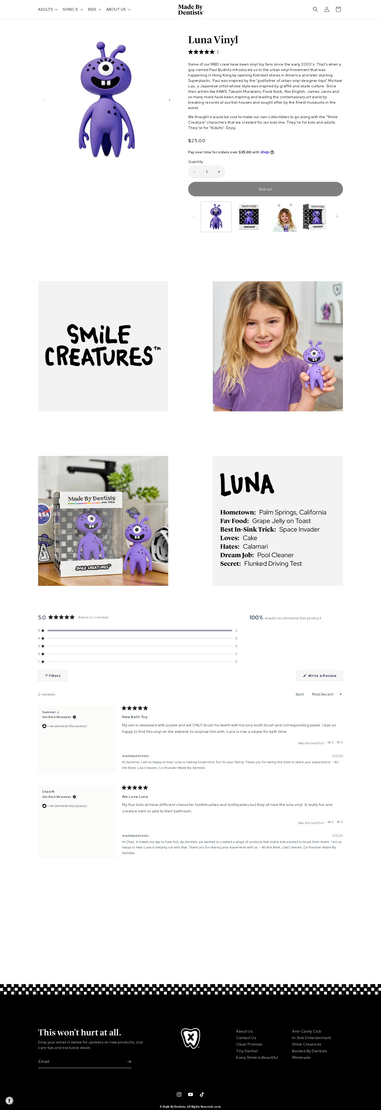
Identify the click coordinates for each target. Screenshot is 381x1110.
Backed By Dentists (309, 1051)
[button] (47, 9)
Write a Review (325, 677)
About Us (244, 1031)
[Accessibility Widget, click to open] (9, 1100)
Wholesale (301, 1057)
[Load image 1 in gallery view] (216, 217)
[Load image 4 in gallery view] (314, 217)
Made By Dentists (174, 1106)
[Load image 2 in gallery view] (249, 217)
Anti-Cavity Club (306, 1031)
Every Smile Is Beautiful (257, 1057)
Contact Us (246, 1037)
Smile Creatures (306, 1044)
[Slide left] (44, 99)
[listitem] (265, 122)
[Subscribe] (125, 1062)
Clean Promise (249, 1044)
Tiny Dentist (247, 1051)
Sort (300, 694)
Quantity (195, 161)
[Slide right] (169, 99)
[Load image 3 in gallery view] (282, 217)
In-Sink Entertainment (311, 1037)
